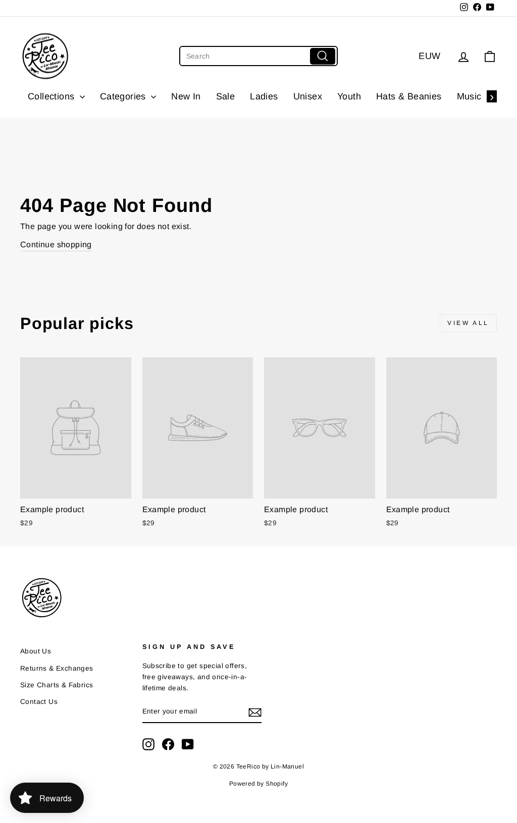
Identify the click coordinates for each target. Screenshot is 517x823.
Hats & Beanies (409, 96)
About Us (35, 651)
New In (185, 96)
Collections (52, 96)
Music (469, 96)
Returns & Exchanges (56, 668)
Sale (225, 96)
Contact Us (39, 701)
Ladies (264, 96)
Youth (349, 96)
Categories (124, 96)
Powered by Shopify (258, 783)
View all (468, 322)
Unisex (307, 96)
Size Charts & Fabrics (56, 685)
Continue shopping (56, 244)
